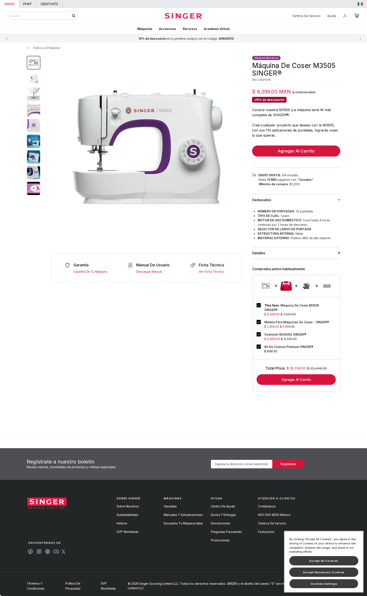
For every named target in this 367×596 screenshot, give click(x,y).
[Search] (73, 16)
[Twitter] (63, 551)
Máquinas (144, 29)
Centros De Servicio (306, 16)
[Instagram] (38, 551)
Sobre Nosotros (128, 506)
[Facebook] (30, 551)
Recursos (190, 29)
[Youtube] (56, 551)
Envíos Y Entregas (223, 515)
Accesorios (167, 29)
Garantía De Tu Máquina (90, 271)
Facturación (266, 532)
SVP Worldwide (127, 532)
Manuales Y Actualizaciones (183, 515)
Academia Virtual (217, 29)
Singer (9, 4)
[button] (356, 15)
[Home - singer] (183, 15)
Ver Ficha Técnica (211, 271)
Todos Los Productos (46, 47)
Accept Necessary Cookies (323, 572)
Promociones (220, 540)
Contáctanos (267, 506)
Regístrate (288, 464)
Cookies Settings (324, 583)
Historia (122, 523)
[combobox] (43, 16)
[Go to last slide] (6, 38)
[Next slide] (360, 38)
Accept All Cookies (323, 560)
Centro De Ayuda (223, 506)
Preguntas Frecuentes (226, 532)
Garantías (170, 506)
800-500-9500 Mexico (274, 515)
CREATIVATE (49, 4)
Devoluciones (220, 523)
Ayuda (331, 16)
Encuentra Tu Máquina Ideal (183, 523)
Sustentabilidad (127, 515)
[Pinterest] (47, 551)
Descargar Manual (149, 271)
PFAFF (27, 4)
